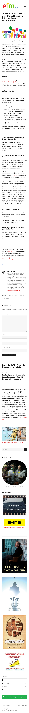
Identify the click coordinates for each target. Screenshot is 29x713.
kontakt (25, 705)
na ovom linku (15, 175)
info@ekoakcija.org (7, 259)
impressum (20, 705)
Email (4, 341)
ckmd (24, 295)
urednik (6, 295)
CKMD (8, 705)
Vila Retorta (14, 472)
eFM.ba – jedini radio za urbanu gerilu (10, 709)
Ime (3, 334)
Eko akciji (10, 251)
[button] (3, 505)
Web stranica (6, 347)
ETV (6, 705)
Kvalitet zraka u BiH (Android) (10, 82)
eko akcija (4, 296)
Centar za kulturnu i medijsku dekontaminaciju (14, 527)
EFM (3, 705)
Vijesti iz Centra (18, 295)
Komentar (5, 314)
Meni (24, 6)
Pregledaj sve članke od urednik (13, 290)
